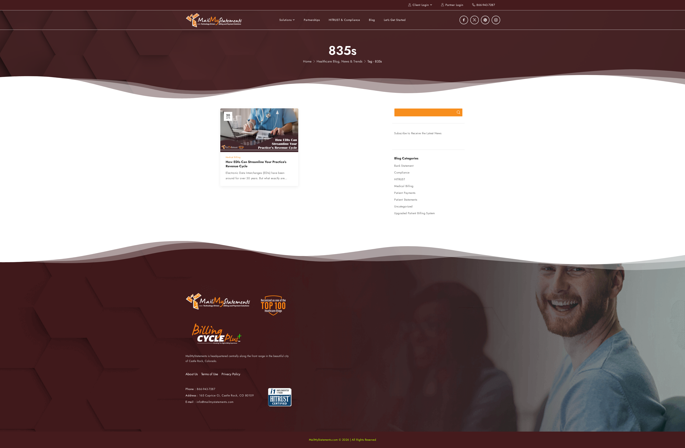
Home (307, 61)
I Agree (590, 437)
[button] (679, 437)
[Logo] (214, 20)
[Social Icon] (464, 20)
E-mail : (191, 402)
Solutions (285, 20)
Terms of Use (209, 374)
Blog (372, 20)
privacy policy (664, 437)
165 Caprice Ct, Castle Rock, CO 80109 (226, 395)
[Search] (458, 112)
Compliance (401, 172)
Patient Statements (405, 200)
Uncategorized (403, 206)
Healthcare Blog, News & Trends (339, 61)
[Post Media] (259, 130)
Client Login (421, 5)
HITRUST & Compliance (344, 20)
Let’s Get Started (395, 20)
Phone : (200, 389)
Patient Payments (404, 193)
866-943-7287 (485, 5)
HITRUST (399, 179)
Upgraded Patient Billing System (414, 213)
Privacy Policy (231, 374)
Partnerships (312, 20)
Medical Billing (403, 186)
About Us (192, 374)
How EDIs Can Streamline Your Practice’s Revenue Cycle (256, 164)
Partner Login (454, 5)
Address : (192, 395)
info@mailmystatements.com (215, 402)
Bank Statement (403, 166)
